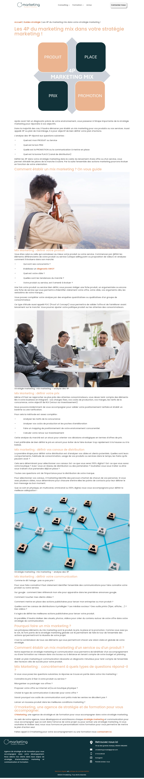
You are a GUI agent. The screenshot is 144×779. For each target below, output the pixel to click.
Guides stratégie (32, 22)
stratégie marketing (93, 719)
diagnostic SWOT (45, 268)
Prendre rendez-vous (102, 762)
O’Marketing (20, 714)
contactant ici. (104, 731)
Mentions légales (61, 771)
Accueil (18, 22)
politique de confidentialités (79, 771)
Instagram (99, 758)
